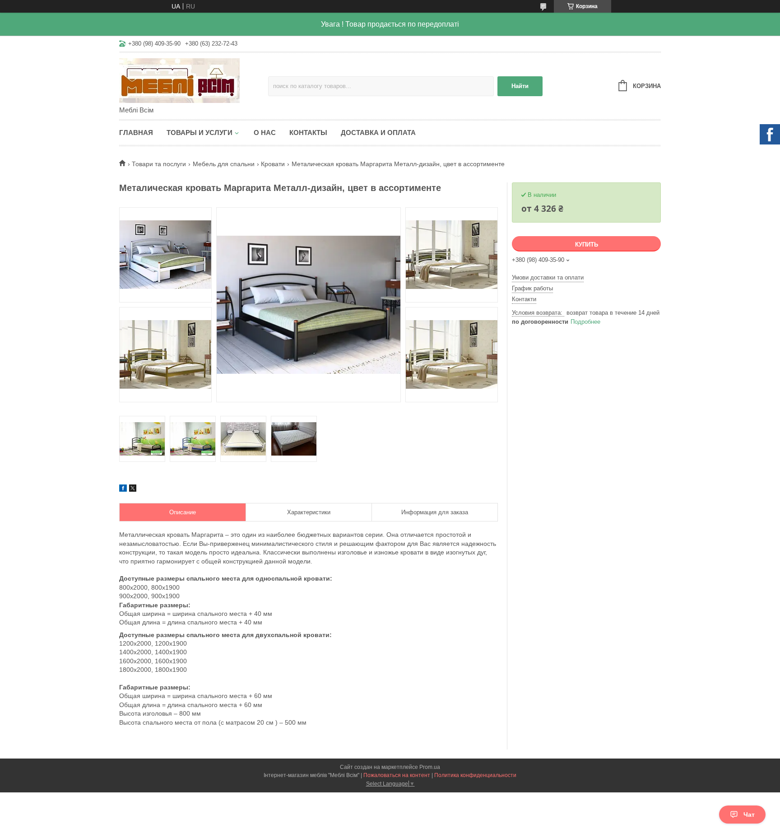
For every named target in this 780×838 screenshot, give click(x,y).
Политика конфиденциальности (475, 775)
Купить (586, 244)
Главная (136, 132)
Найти (520, 86)
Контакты (308, 132)
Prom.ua (429, 767)
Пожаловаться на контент (396, 775)
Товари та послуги (159, 164)
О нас (265, 132)
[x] (132, 489)
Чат (749, 814)
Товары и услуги (199, 132)
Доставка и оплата (378, 132)
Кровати (273, 164)
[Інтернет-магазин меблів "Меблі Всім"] (193, 79)
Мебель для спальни (224, 164)
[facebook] (123, 489)
